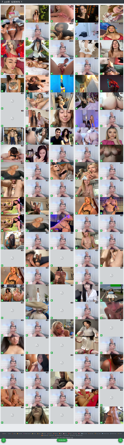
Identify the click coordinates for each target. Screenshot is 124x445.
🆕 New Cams (84, 433)
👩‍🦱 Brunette (49, 433)
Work (61, 437)
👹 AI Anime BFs (58, 435)
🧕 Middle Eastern (27, 433)
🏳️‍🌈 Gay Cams (91, 433)
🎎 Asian (4, 433)
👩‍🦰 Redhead (55, 433)
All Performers (68, 437)
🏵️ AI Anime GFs (45, 435)
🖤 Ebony (9, 433)
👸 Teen (39, 433)
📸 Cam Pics (72, 435)
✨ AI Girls (120, 433)
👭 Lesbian (75, 433)
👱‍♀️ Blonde (44, 433)
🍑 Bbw (60, 433)
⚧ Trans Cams (98, 433)
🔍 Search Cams (79, 435)
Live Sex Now (62, 440)
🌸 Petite (65, 433)
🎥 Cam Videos (66, 435)
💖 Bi (79, 433)
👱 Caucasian (19, 433)
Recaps (64, 437)
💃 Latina (14, 433)
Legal (72, 437)
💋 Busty (70, 433)
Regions (58, 437)
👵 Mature (34, 433)
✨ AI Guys (51, 435)
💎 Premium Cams (105, 433)
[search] (120, 440)
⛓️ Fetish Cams (113, 433)
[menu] (3, 440)
